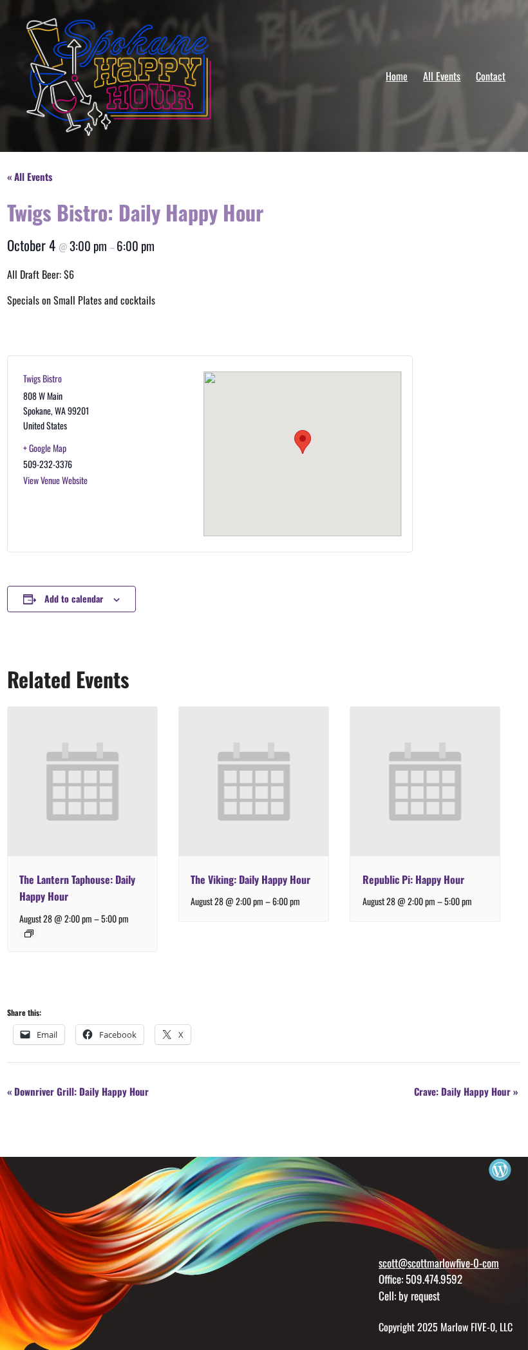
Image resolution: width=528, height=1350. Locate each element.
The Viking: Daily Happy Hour (250, 879)
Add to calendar (73, 598)
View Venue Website (55, 480)
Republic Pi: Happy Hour (413, 879)
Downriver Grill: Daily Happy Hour (78, 1091)
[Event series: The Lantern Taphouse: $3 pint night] (28, 933)
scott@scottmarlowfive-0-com (439, 1263)
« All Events (29, 176)
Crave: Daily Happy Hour (466, 1091)
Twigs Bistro (42, 378)
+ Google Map (44, 448)
